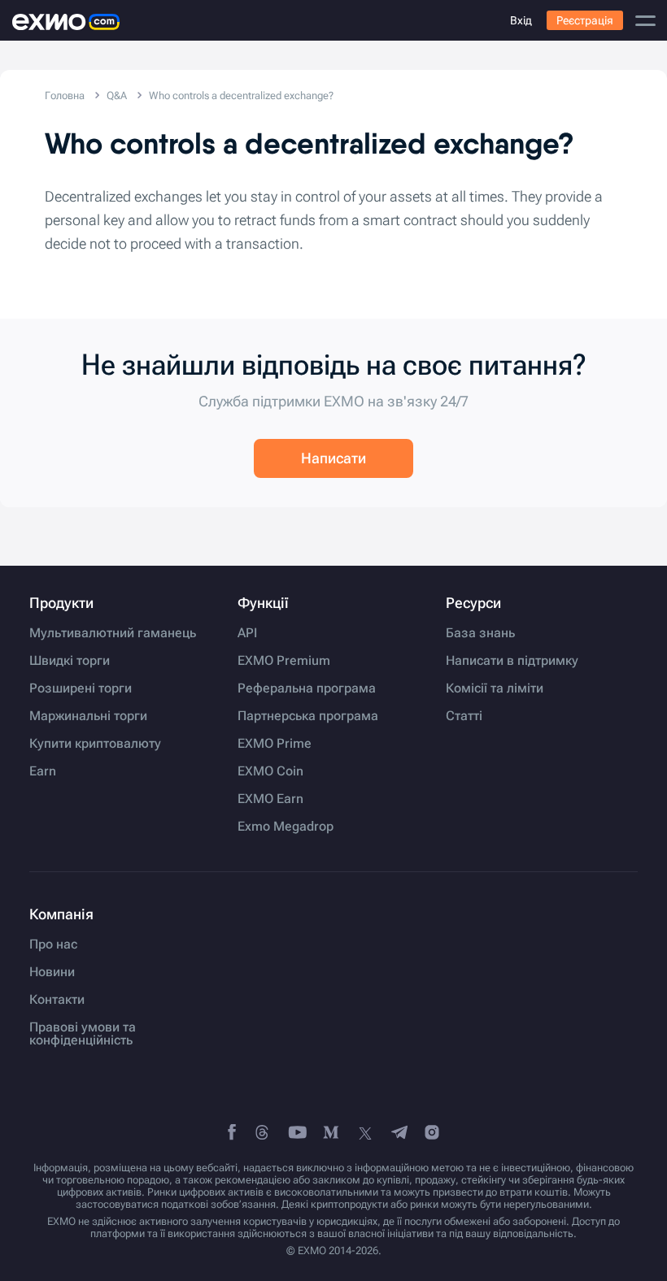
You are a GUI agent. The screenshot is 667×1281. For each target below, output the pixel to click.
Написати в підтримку (512, 660)
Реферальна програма (307, 688)
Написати (333, 458)
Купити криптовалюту (95, 743)
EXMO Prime (275, 743)
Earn (42, 771)
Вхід (521, 20)
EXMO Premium (284, 660)
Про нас (53, 944)
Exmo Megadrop (286, 826)
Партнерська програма (308, 716)
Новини (52, 972)
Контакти (57, 999)
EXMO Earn (270, 799)
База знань (480, 633)
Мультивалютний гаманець (112, 633)
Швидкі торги (69, 660)
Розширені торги (80, 688)
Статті (464, 716)
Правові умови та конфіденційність (82, 1034)
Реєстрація (584, 20)
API (247, 633)
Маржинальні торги (88, 716)
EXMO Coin (270, 771)
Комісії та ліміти (494, 688)
